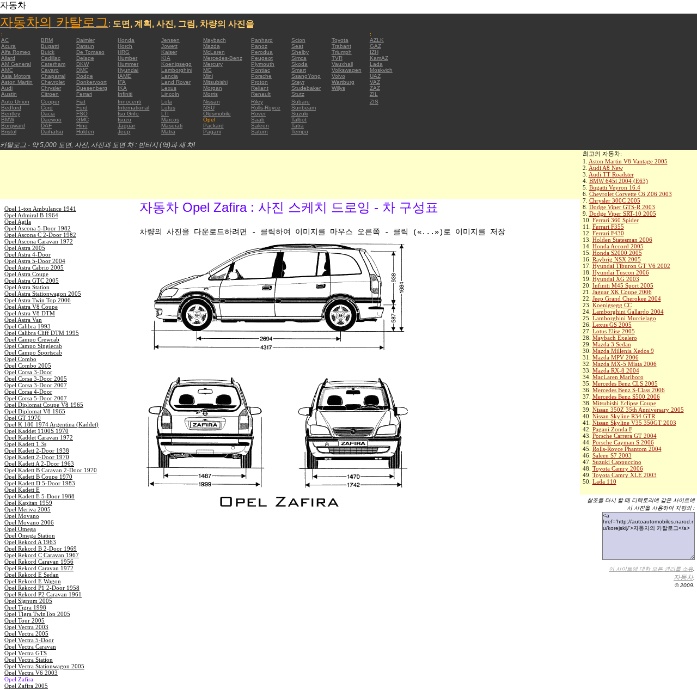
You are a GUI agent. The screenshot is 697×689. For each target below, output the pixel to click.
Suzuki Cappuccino (616, 462)
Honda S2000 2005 (617, 252)
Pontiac (260, 70)
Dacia (48, 114)
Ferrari (84, 94)
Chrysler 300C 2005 (614, 200)
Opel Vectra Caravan (30, 646)
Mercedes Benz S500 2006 (626, 396)
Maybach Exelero (614, 337)
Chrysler (51, 88)
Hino (82, 126)
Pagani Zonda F (612, 429)
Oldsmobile (217, 114)
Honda (126, 40)
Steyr (297, 82)
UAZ (375, 76)
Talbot (299, 120)
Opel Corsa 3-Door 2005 (35, 378)
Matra (168, 132)
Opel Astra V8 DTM (29, 313)
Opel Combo (20, 359)
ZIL (374, 94)
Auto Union (15, 102)
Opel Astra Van (23, 319)
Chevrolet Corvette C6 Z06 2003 (630, 194)
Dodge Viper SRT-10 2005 (622, 213)
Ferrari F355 (608, 226)
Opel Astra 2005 (24, 248)
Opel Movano (21, 516)
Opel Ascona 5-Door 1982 (37, 228)
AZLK (377, 40)
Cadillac (50, 58)
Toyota (340, 40)
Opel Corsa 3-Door (28, 372)
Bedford (11, 108)
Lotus (168, 108)
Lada (376, 64)
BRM (47, 40)
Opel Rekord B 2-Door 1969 (40, 548)
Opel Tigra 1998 (25, 607)
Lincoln (170, 94)
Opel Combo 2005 (27, 365)
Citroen (50, 94)
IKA (122, 88)
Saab (258, 120)
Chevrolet (53, 82)
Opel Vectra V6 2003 (31, 672)
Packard (213, 126)
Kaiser (169, 52)
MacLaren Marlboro (618, 377)
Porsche (261, 76)
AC (5, 40)
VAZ (375, 82)
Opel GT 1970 (22, 417)
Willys (338, 88)
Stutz (297, 94)
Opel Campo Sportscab (33, 352)
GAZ (375, 46)
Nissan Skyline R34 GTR (623, 416)
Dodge (84, 76)
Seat (297, 46)
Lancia (169, 76)
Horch (125, 46)
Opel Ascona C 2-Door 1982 (40, 234)
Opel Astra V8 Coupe (31, 306)
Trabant (341, 46)
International (133, 108)
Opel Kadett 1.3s (25, 444)
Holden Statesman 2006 (622, 239)
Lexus (168, 88)
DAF (46, 126)
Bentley (10, 114)
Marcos (170, 120)
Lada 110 (604, 481)
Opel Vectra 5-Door (29, 640)
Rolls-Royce (265, 108)
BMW (7, 120)
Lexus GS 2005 (612, 324)
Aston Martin (17, 82)
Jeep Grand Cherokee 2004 (626, 298)
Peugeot (262, 58)
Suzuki (299, 114)
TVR (337, 58)
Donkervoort (91, 82)
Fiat (80, 102)
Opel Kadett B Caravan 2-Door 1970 (50, 470)
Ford (82, 108)
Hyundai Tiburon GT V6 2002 (631, 266)
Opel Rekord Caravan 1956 (39, 561)
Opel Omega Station (29, 535)
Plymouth (262, 64)
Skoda (299, 64)
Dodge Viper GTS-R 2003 (622, 207)
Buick (47, 52)
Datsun (85, 46)
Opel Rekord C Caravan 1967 (41, 555)
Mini (208, 76)
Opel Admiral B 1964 (31, 215)
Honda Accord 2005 (618, 246)
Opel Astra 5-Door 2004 (34, 261)
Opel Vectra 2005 (26, 633)
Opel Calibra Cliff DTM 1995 (41, 333)
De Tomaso (90, 52)
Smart (298, 70)
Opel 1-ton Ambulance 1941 (40, 208)
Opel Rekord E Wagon (32, 581)
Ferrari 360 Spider (615, 220)
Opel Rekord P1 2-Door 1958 (42, 587)
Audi (7, 88)
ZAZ (375, 88)
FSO (82, 114)
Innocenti (129, 102)
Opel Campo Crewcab (31, 339)
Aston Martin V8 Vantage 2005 (628, 161)
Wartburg (343, 82)
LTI (165, 114)
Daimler (85, 40)
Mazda (211, 46)
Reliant (259, 88)
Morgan (212, 88)
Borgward (13, 126)
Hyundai (128, 70)
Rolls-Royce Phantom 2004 (627, 449)
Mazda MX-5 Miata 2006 (624, 364)
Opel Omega (20, 529)
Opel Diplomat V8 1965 (34, 411)
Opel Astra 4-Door (27, 254)
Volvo (338, 76)
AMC (7, 70)
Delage (85, 58)
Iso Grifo (128, 114)
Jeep (124, 132)
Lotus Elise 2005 (613, 331)
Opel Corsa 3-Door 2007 (35, 385)
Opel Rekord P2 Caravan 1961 (43, 594)
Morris (210, 94)
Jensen (170, 40)
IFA (122, 82)
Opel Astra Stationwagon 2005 (42, 293)
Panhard (262, 40)
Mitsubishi (215, 82)
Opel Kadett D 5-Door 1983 (39, 483)
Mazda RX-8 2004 (615, 370)
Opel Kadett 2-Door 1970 (36, 457)
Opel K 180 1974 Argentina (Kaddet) (51, 424)
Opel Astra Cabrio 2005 (34, 267)
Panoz (259, 46)
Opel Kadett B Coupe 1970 (38, 476)
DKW (82, 64)
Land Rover (176, 82)
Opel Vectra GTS (25, 653)
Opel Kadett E (22, 489)
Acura (8, 46)
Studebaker (306, 88)
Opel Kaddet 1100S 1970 (36, 431)
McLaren (214, 52)
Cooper (50, 102)
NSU (209, 108)
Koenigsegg (176, 64)
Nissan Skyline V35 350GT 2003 (634, 422)
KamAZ (379, 58)
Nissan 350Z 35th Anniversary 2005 (638, 409)
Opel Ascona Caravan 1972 (38, 241)
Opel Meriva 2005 (27, 509)
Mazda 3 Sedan (611, 344)
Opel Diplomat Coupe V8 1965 (43, 404)
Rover (258, 114)
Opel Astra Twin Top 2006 (37, 300)
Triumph (342, 52)
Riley (257, 102)
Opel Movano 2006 (29, 522)
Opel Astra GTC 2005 (31, 280)
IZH (374, 52)
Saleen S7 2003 (612, 455)
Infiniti (125, 94)
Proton (259, 82)
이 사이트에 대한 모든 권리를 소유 (651, 569)
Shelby (300, 52)
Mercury (213, 64)
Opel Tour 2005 (24, 620)
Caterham (53, 64)
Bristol (8, 132)
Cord (47, 108)
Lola (166, 102)
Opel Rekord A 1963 (30, 542)
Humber (127, 58)
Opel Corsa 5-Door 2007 (35, 398)
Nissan (211, 102)
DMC (82, 70)
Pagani (212, 132)
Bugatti (50, 46)
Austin (9, 94)
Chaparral (53, 76)
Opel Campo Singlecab (33, 346)
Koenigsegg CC (612, 305)
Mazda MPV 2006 (615, 357)
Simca (299, 58)
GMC (82, 120)
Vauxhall (342, 64)
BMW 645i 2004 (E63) (618, 181)
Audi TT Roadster (611, 174)
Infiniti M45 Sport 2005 (622, 285)
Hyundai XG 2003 (615, 279)
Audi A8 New (606, 167)
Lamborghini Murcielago (624, 318)
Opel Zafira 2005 (26, 685)
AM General (16, 64)
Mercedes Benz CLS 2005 (625, 383)
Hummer (128, 64)
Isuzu (124, 120)
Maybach (214, 40)
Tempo (299, 132)
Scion (298, 40)
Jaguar (126, 126)
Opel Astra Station (27, 287)
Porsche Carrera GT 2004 (624, 435)
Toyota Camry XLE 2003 (624, 475)
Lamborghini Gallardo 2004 (628, 311)
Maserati (171, 126)
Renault (261, 94)
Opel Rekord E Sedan (31, 574)
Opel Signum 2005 (28, 600)
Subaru (300, 102)
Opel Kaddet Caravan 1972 (38, 437)
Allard (8, 58)
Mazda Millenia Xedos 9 (623, 350)
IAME (124, 76)
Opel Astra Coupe (26, 274)
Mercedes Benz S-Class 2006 (628, 390)
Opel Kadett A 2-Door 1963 (39, 463)
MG (207, 70)
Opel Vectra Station (28, 659)
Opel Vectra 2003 (26, 627)
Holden (85, 132)
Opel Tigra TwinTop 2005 (37, 614)
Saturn (259, 132)
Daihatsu (52, 132)
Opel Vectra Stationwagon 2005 (44, 666)
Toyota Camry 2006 (617, 468)
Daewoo (51, 120)
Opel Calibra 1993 (27, 326)
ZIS (374, 102)
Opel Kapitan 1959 (28, 502)
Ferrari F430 (608, 233)
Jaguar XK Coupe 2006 (622, 292)
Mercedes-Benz (222, 58)
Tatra (297, 126)
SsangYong (306, 76)
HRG (124, 52)
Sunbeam (303, 108)
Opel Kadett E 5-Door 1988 (39, 496)
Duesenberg (91, 88)
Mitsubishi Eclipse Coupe (624, 403)
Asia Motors (15, 76)
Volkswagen (347, 70)
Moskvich (381, 70)
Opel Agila (17, 221)
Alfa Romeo (15, 52)
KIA (165, 58)
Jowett (169, 46)
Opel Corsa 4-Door (28, 391)
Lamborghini (176, 70)
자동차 (683, 577)
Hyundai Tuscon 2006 (620, 272)
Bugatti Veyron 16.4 (614, 187)
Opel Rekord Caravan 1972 (39, 568)
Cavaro (50, 70)
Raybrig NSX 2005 (616, 259)
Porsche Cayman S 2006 (623, 442)
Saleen (260, 126)
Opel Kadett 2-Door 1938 (36, 450)
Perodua (262, 52)
